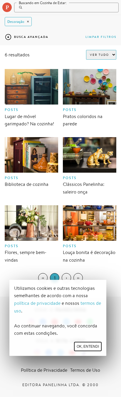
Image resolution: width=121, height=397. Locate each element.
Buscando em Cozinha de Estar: (43, 3)
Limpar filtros (100, 37)
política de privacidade (37, 303)
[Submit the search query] (19, 7)
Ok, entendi (88, 346)
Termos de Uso (85, 370)
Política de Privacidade (44, 370)
